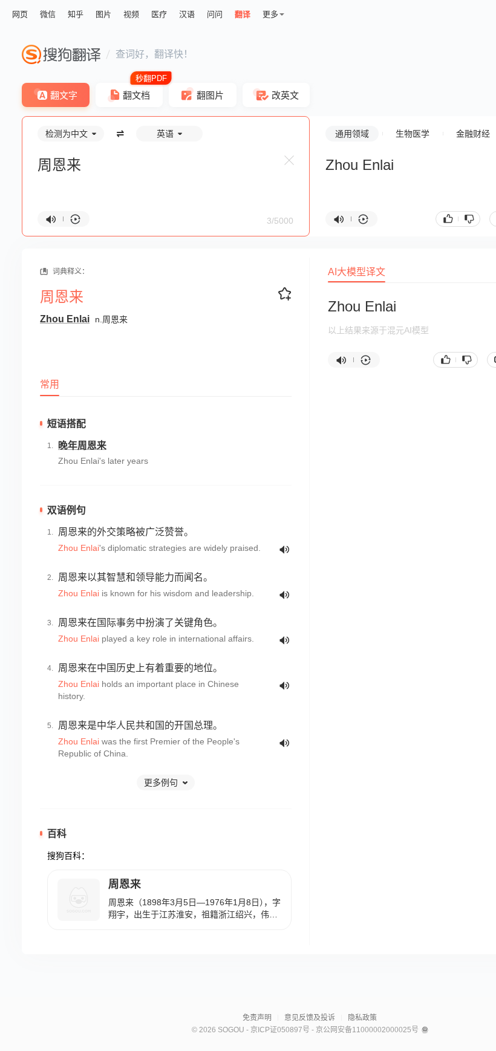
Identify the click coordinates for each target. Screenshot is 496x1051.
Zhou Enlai (65, 319)
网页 (20, 14)
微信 (48, 14)
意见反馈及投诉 (309, 1018)
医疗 (159, 14)
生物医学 (412, 133)
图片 (103, 14)
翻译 (242, 14)
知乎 (75, 14)
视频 (131, 14)
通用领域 (352, 133)
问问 (215, 14)
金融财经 (473, 133)
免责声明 (257, 1018)
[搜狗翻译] (61, 54)
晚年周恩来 (82, 445)
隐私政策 (362, 1018)
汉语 (187, 14)
